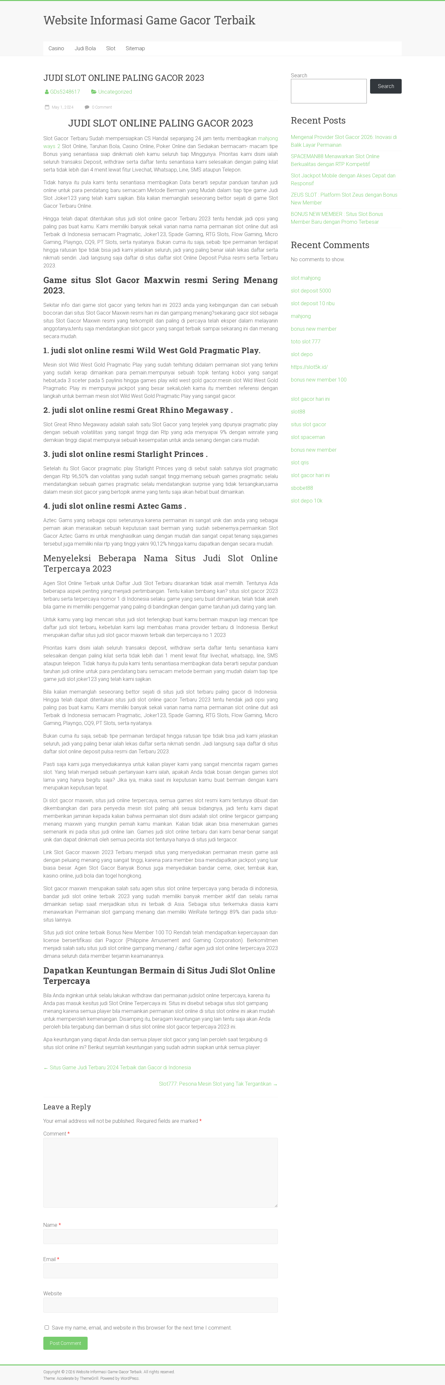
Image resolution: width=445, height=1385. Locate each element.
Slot (110, 48)
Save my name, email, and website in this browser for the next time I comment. (142, 1328)
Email (51, 1259)
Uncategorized (115, 92)
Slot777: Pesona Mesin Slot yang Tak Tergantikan (218, 1084)
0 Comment (101, 107)
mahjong (301, 316)
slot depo (302, 354)
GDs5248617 (65, 92)
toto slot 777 (306, 342)
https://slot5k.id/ (309, 367)
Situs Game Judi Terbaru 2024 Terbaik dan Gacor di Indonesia (117, 1067)
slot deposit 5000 (311, 291)
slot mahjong (306, 278)
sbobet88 (302, 488)
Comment (56, 1134)
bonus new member (314, 329)
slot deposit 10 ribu (313, 303)
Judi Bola (85, 48)
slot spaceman (308, 437)
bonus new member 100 (319, 380)
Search (299, 75)
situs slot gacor (308, 424)
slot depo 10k (307, 501)
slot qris (300, 462)
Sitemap (135, 48)
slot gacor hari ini (310, 399)
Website (52, 1293)
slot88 (298, 412)
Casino (56, 48)
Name (52, 1225)
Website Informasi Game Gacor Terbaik (149, 20)
